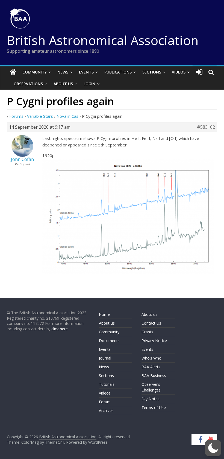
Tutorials (106, 384)
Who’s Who (151, 358)
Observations (28, 83)
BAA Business (154, 375)
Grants (147, 331)
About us (107, 323)
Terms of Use (154, 407)
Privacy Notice (154, 340)
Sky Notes (151, 398)
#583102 (206, 127)
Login (89, 83)
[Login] (199, 72)
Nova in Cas (67, 116)
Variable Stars (40, 116)
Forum (105, 401)
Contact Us (151, 323)
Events (86, 72)
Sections (151, 72)
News (62, 72)
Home (104, 314)
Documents (109, 340)
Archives (106, 410)
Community (34, 72)
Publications (118, 72)
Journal (105, 358)
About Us (63, 83)
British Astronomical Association (103, 40)
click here (59, 328)
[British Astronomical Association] (13, 72)
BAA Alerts (151, 366)
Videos (178, 72)
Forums (16, 116)
